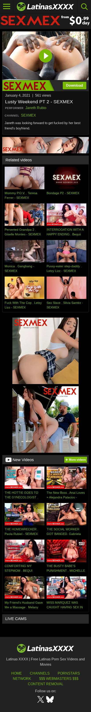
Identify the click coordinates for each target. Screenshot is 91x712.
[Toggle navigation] (6, 6)
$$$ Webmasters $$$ (58, 679)
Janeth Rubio (35, 108)
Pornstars (69, 673)
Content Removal (45, 684)
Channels (40, 673)
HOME (16, 673)
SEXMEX (28, 115)
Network (22, 679)
